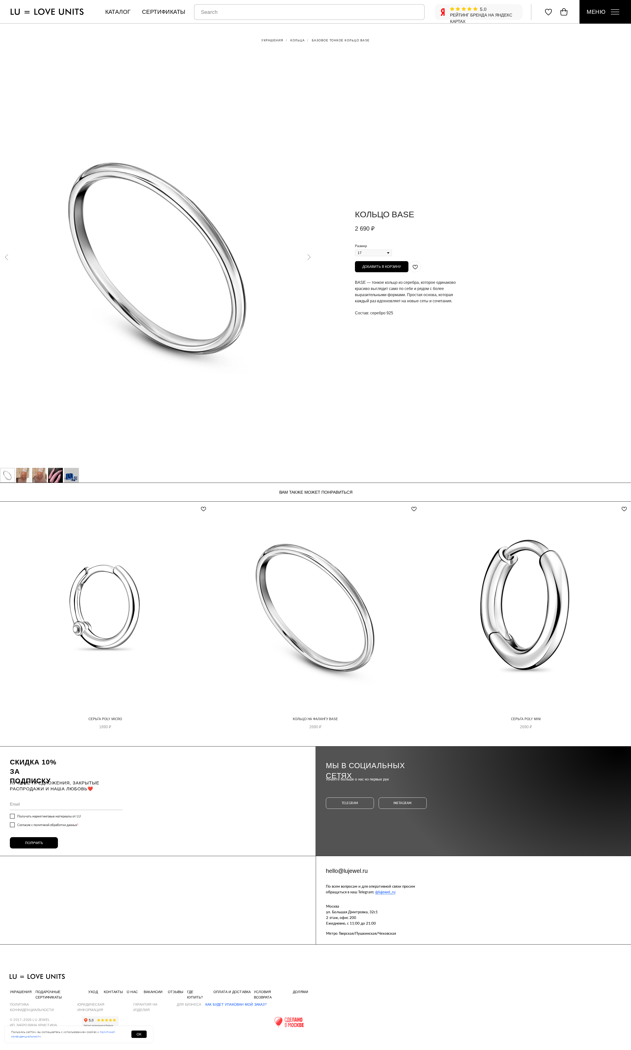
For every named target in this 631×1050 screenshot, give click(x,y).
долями (300, 992)
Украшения (272, 40)
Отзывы (175, 992)
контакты (113, 992)
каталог (118, 12)
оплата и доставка (232, 992)
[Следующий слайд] (309, 257)
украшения (21, 992)
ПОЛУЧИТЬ (34, 843)
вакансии (153, 992)
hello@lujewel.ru (347, 871)
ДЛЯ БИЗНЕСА (189, 1004)
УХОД (93, 992)
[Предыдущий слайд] (6, 257)
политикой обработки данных (55, 825)
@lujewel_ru (385, 892)
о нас (132, 992)
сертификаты (163, 12)
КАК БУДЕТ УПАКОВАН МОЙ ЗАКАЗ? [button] (236, 1004)
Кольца (297, 40)
